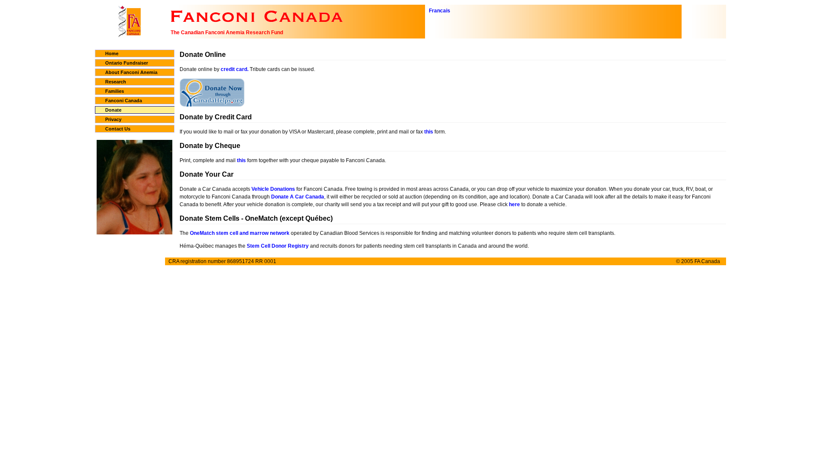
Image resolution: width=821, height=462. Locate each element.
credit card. (234, 69)
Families (114, 91)
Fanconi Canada (123, 100)
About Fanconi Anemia (131, 72)
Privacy (113, 119)
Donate (113, 110)
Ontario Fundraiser (126, 62)
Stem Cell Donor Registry (278, 246)
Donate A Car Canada (297, 197)
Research (115, 81)
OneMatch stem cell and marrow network (239, 233)
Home (111, 53)
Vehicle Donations (273, 189)
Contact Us (117, 128)
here (514, 204)
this (428, 132)
